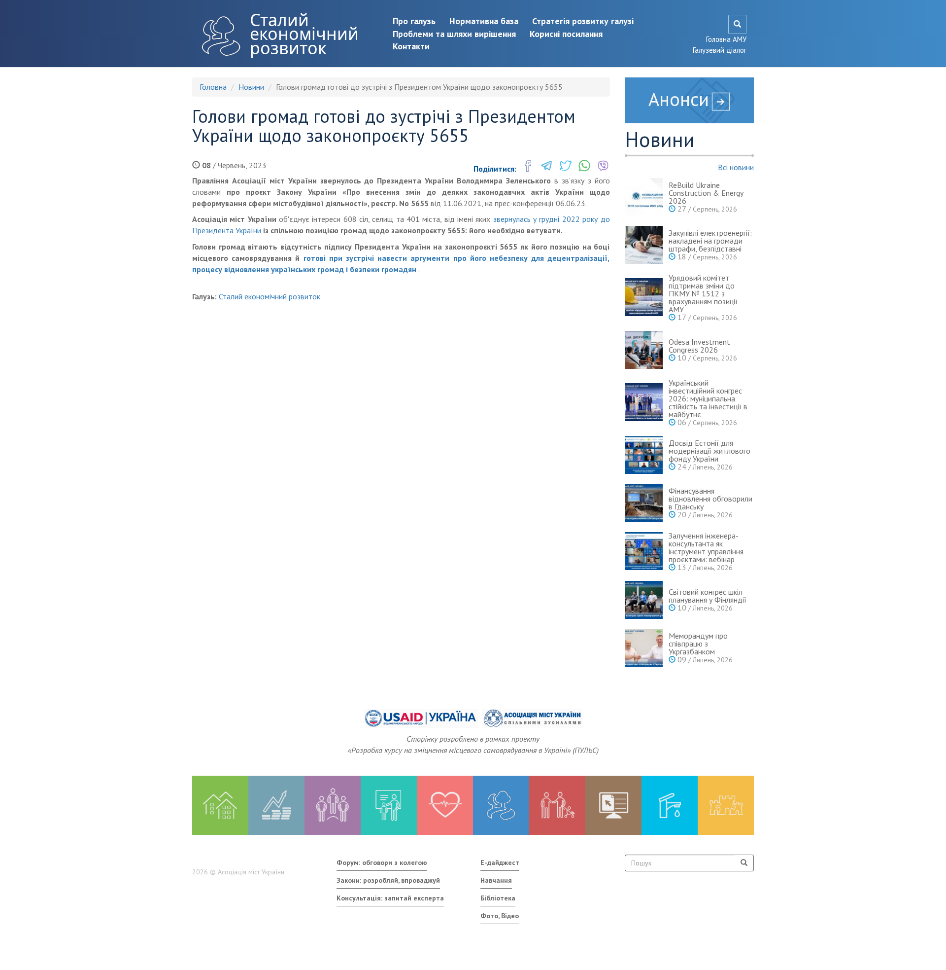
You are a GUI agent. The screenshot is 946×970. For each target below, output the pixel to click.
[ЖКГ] (670, 805)
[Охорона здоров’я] (445, 805)
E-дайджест (499, 862)
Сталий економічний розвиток (304, 33)
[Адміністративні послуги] (613, 805)
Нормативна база (483, 21)
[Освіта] (389, 805)
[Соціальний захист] (557, 805)
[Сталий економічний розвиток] (501, 805)
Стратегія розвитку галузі (583, 21)
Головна (213, 87)
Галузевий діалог (719, 50)
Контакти (411, 46)
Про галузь (414, 21)
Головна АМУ (726, 39)
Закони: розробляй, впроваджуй (388, 880)
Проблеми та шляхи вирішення (454, 33)
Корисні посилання (566, 33)
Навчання (496, 880)
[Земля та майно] (220, 805)
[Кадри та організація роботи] (332, 805)
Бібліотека (497, 898)
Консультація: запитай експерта (390, 898)
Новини (251, 87)
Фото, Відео (499, 915)
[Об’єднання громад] (726, 805)
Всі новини (736, 167)
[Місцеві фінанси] (276, 805)
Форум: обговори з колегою (382, 862)
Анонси (678, 99)
